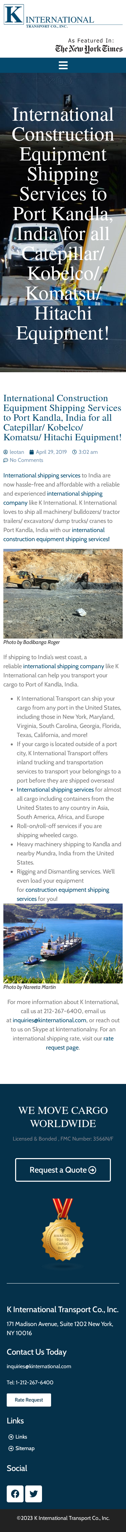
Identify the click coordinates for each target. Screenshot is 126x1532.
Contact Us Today (37, 1352)
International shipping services (41, 475)
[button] (63, 65)
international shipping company (63, 666)
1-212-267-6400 (33, 1382)
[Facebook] (15, 1493)
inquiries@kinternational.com (49, 1020)
